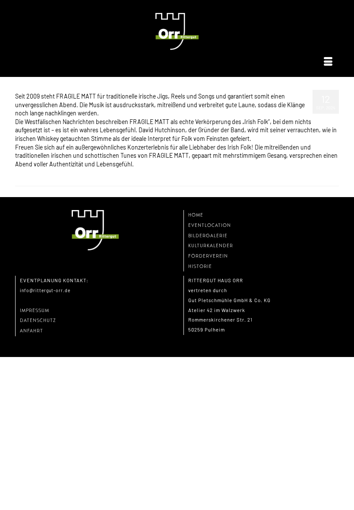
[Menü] (328, 62)
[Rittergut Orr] (177, 32)
